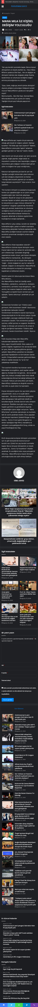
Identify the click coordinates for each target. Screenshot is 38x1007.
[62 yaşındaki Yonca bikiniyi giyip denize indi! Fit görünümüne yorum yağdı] (7, 817)
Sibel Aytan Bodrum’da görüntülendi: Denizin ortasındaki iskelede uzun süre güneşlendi (10, 571)
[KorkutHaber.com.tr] (19, 6)
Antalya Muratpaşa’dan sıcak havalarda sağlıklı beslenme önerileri (10, 617)
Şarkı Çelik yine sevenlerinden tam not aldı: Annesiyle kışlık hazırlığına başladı (27, 618)
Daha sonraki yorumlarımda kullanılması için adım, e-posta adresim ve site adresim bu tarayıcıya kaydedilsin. (19, 691)
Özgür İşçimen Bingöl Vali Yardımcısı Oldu (24, 834)
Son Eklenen (19, 709)
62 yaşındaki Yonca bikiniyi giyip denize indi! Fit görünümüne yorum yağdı (25, 816)
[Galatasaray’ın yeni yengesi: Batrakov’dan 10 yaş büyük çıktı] (7, 115)
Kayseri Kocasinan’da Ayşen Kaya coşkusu (28, 569)
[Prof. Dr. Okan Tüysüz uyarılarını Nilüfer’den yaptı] (28, 585)
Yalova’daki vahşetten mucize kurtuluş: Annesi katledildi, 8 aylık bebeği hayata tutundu (24, 737)
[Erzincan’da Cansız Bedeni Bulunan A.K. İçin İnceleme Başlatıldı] (7, 786)
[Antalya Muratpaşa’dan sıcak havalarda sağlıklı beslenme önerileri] (10, 608)
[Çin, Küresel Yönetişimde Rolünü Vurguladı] (7, 855)
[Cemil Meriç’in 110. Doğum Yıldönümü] (7, 758)
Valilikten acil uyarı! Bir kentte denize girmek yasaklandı (23, 873)
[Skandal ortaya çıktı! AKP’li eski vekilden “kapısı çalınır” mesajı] (7, 727)
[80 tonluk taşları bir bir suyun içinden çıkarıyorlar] (7, 749)
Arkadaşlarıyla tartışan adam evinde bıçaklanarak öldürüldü (25, 863)
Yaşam (13, 13)
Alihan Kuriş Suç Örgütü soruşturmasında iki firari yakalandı (24, 766)
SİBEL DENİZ (8, 30)
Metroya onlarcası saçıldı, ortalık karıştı (24, 890)
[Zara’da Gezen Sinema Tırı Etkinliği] (7, 796)
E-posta (5, 673)
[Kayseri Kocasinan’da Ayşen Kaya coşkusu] (28, 561)
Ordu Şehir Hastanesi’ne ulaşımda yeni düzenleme (7, 595)
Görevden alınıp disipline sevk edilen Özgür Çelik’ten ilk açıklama (25, 826)
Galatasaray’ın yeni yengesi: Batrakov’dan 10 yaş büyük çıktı (24, 115)
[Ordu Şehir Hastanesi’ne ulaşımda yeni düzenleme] (10, 585)
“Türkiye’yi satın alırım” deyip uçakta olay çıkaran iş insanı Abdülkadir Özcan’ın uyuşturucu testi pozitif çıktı (25, 901)
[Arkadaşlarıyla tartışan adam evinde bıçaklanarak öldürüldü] (7, 864)
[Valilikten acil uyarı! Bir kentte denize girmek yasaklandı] (7, 873)
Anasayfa (6, 13)
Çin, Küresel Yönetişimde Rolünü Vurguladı (24, 853)
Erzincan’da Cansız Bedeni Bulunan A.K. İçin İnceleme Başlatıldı (24, 786)
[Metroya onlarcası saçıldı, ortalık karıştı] (7, 892)
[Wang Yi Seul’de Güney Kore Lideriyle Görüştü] (7, 883)
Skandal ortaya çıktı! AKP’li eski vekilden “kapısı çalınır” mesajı (25, 727)
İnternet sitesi (6, 680)
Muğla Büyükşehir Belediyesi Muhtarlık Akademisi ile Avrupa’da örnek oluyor (25, 844)
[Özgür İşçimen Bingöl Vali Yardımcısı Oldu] (7, 836)
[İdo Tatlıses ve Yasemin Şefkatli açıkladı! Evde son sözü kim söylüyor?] (7, 127)
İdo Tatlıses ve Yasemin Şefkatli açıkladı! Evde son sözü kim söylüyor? (24, 127)
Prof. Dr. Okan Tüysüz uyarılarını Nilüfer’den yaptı (28, 594)
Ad (3, 665)
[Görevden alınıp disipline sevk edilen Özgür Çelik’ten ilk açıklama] (7, 826)
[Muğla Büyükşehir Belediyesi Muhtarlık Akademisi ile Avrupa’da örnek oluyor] (7, 845)
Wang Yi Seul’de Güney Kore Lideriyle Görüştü (25, 881)
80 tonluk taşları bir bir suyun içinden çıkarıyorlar (24, 747)
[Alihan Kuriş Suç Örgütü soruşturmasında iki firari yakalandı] (7, 767)
